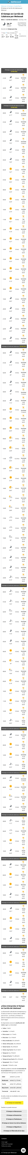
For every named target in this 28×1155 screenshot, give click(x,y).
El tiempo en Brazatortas (14, 1115)
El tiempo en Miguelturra (14, 1127)
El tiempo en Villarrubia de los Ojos (14, 1131)
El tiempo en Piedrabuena (14, 1119)
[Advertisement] (14, 54)
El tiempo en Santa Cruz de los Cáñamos (14, 1123)
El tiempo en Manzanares (14, 1111)
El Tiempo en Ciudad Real (14, 1103)
